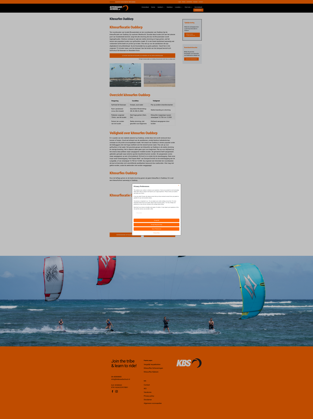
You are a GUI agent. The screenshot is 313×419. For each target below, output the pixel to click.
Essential (139, 213)
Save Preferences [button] (156, 229)
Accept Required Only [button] (156, 224)
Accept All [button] (156, 220)
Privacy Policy (156, 233)
